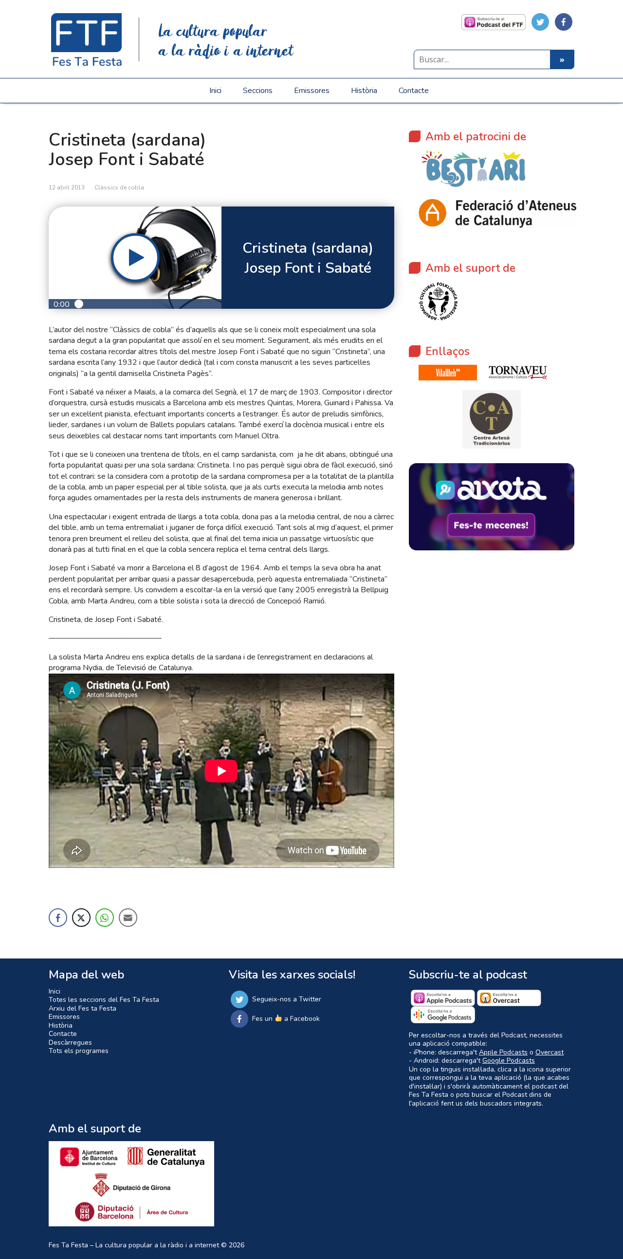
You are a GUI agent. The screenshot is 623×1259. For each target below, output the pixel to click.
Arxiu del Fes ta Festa (82, 1008)
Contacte (414, 90)
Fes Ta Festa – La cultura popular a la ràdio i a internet (134, 1245)
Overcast (549, 1052)
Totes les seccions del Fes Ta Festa (104, 999)
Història (364, 90)
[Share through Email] (128, 917)
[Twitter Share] (81, 917)
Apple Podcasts (503, 1052)
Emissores (312, 90)
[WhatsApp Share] (104, 917)
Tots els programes (79, 1050)
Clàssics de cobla (119, 187)
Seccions (258, 90)
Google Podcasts (508, 1060)
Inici (215, 90)
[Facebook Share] (58, 917)
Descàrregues (70, 1042)
